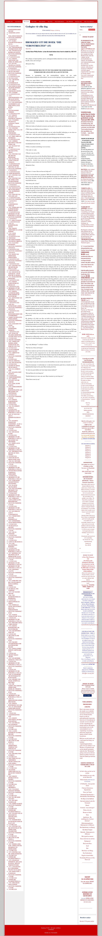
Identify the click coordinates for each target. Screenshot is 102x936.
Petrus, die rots (87, 810)
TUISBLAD (9, 21)
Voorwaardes (54, 932)
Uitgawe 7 (88, 456)
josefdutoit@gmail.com (87, 581)
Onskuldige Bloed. (87, 267)
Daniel (87, 805)
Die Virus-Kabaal (89, 21)
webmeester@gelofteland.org (89, 346)
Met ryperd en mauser (87, 836)
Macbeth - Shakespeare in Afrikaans (87, 833)
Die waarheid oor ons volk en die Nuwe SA (87, 776)
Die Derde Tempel (87, 830)
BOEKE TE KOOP (88, 684)
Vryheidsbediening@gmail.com (89, 406)
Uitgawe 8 (88, 457)
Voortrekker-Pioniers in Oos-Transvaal (87, 858)
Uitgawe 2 (88, 447)
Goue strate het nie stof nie (87, 839)
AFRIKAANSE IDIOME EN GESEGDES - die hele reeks (87, 900)
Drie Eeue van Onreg (87, 850)
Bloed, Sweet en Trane (87, 329)
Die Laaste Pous (87, 843)
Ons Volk (33, 21)
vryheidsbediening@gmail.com (89, 625)
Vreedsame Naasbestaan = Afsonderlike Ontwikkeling (87, 795)
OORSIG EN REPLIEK (89, 439)
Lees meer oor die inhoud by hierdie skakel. (88, 202)
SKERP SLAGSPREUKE (88, 882)
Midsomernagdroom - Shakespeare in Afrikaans (87, 824)
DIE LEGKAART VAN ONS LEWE (88, 472)
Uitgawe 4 (88, 450)
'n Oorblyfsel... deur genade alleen (87, 784)
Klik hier (82, 738)
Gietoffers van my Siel (88, 673)
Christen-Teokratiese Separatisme (87, 789)
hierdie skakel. (87, 73)
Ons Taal (50, 21)
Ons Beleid (18, 21)
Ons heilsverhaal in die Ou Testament (87, 802)
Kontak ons (47, 932)
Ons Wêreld (70, 21)
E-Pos (30, 48)
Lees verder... (87, 695)
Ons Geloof (42, 21)
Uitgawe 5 (88, 452)
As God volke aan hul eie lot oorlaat (87, 772)
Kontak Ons (78, 21)
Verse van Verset (87, 792)
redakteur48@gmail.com (88, 433)
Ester (87, 815)
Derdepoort (87, 841)
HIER (92, 133)
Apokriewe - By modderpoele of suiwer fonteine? (87, 819)
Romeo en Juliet (87, 812)
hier (82, 78)
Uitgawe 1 (88, 445)
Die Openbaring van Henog (87, 827)
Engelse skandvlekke (87, 855)
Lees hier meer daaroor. (87, 226)
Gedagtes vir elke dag (55, 30)
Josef (87, 846)
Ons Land (26, 21)
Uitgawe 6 (88, 454)
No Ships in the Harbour (87, 799)
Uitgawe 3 (88, 449)
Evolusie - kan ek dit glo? (87, 808)
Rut (87, 848)
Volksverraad (83, 779)
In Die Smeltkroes (86, 295)
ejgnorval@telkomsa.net (88, 49)
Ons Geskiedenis (59, 21)
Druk (27, 48)
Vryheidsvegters (85, 243)
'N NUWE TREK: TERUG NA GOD (88, 586)
